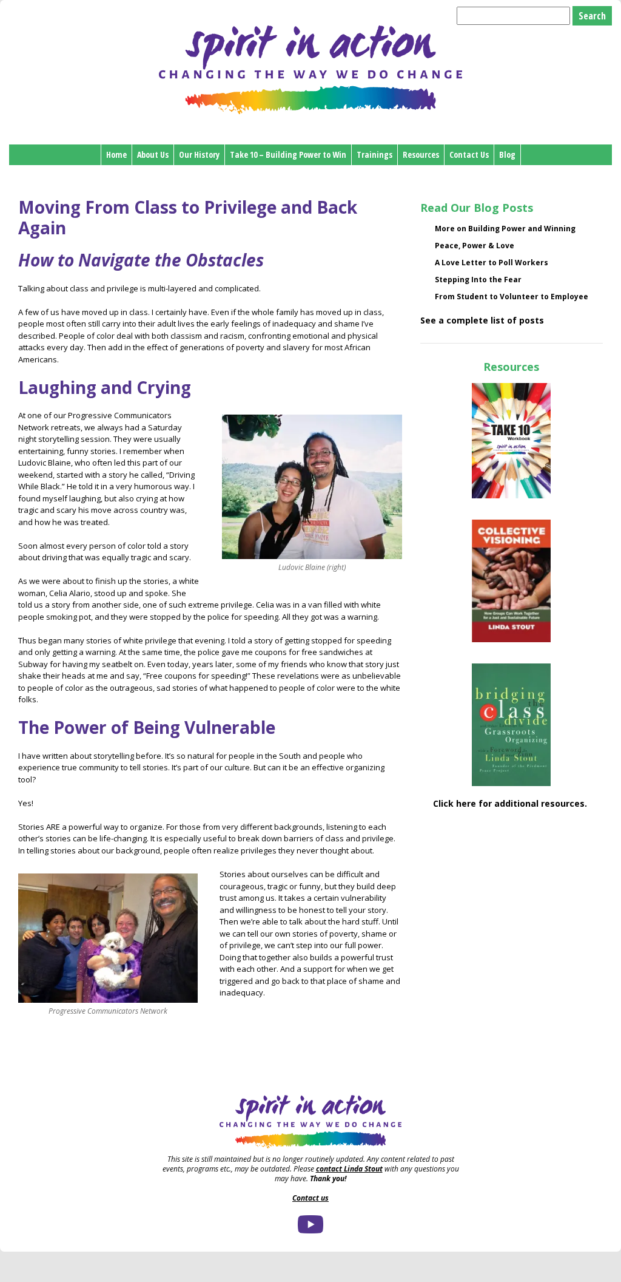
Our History (199, 154)
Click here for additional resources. (511, 803)
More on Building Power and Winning (505, 228)
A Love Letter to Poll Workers (491, 262)
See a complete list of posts (482, 320)
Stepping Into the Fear (478, 279)
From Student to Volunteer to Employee (511, 296)
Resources (421, 154)
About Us (153, 154)
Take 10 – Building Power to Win (288, 154)
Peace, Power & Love (474, 245)
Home (116, 154)
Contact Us (469, 154)
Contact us (310, 1198)
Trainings (374, 154)
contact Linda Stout (349, 1169)
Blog (507, 154)
